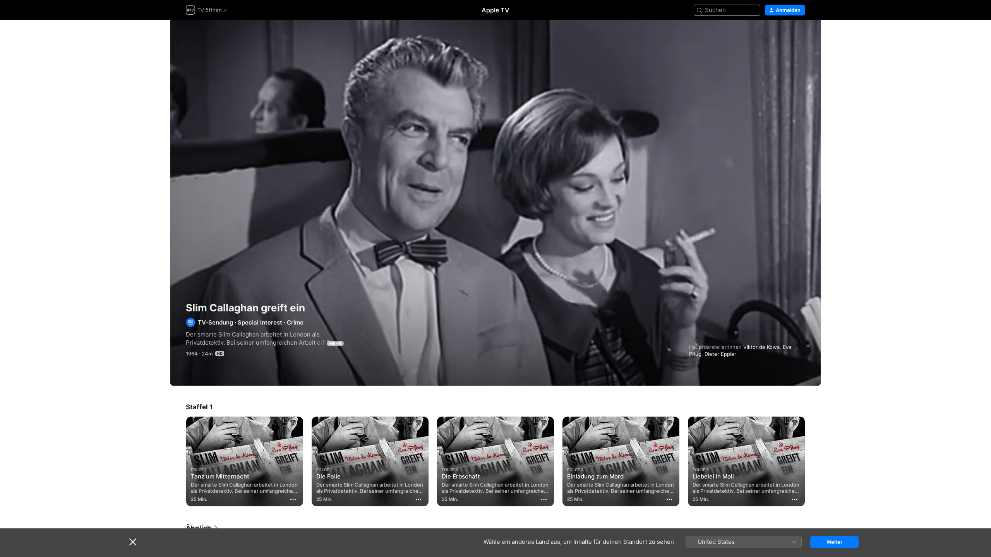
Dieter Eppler (720, 354)
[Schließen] (132, 541)
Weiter (834, 542)
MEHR (335, 343)
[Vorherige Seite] (178, 461)
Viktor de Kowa (761, 347)
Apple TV (495, 10)
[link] (202, 528)
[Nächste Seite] (813, 461)
